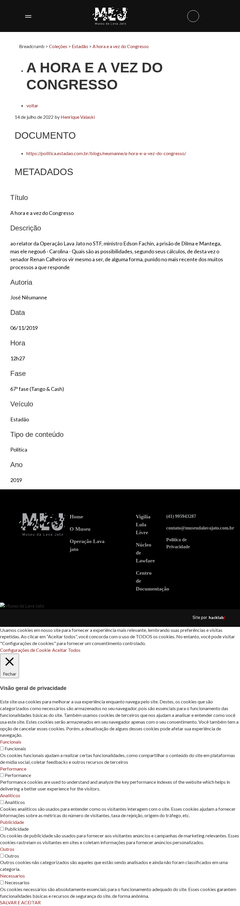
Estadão (80, 46)
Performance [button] (13, 768)
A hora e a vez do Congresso (120, 46)
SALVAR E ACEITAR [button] (20, 902)
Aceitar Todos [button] (66, 650)
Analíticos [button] (10, 795)
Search (193, 16)
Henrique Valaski (78, 117)
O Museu (80, 529)
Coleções (58, 46)
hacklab (216, 617)
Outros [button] (7, 849)
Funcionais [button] (10, 741)
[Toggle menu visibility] (28, 16)
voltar (32, 105)
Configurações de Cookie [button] (25, 650)
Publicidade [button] (12, 822)
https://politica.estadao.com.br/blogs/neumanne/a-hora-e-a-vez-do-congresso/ (106, 153)
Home (76, 517)
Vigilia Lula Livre (143, 524)
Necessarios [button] (12, 875)
